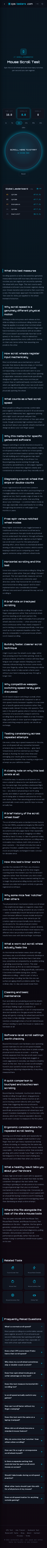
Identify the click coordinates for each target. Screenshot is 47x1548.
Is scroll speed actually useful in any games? (20, 1396)
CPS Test (9, 1530)
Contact (37, 1533)
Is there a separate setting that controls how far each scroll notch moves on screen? (20, 1464)
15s (26, 123)
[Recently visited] (42, 4)
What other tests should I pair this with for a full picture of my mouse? (22, 1487)
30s (33, 123)
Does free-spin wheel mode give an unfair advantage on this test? (20, 1374)
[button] (23, 151)
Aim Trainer (20, 1530)
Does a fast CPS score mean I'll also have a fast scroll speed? (20, 1352)
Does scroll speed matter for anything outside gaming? (21, 1498)
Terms (28, 1536)
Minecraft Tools (11, 1533)
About (29, 1533)
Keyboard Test (33, 1530)
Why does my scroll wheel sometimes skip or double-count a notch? (21, 1363)
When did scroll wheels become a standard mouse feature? (19, 1429)
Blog (22, 1533)
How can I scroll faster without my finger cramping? (20, 1407)
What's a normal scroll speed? (18, 1326)
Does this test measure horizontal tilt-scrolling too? (22, 1385)
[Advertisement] (23, 25)
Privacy (20, 1536)
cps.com (22, 3)
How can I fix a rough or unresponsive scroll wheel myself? (21, 1451)
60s (40, 123)
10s (19, 123)
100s (23, 128)
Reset (23, 174)
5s (12, 123)
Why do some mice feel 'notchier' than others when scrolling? (22, 1440)
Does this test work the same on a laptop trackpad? (20, 1418)
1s (6, 123)
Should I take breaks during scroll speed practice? (22, 1476)
